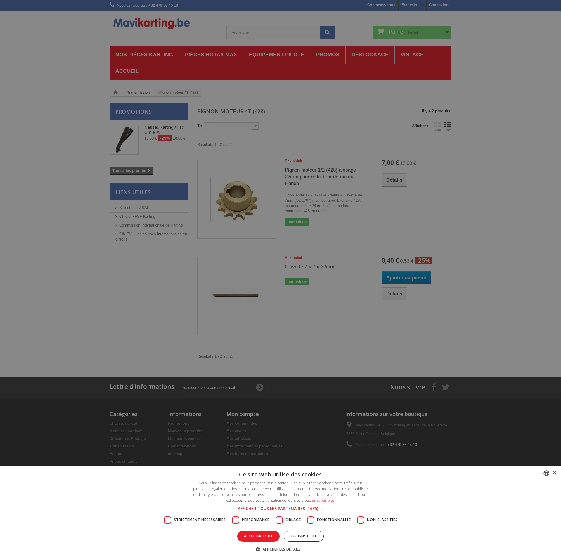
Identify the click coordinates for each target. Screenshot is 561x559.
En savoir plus (323, 500)
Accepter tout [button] (258, 536)
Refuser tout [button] (304, 536)
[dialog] (280, 279)
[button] (280, 508)
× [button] (554, 473)
